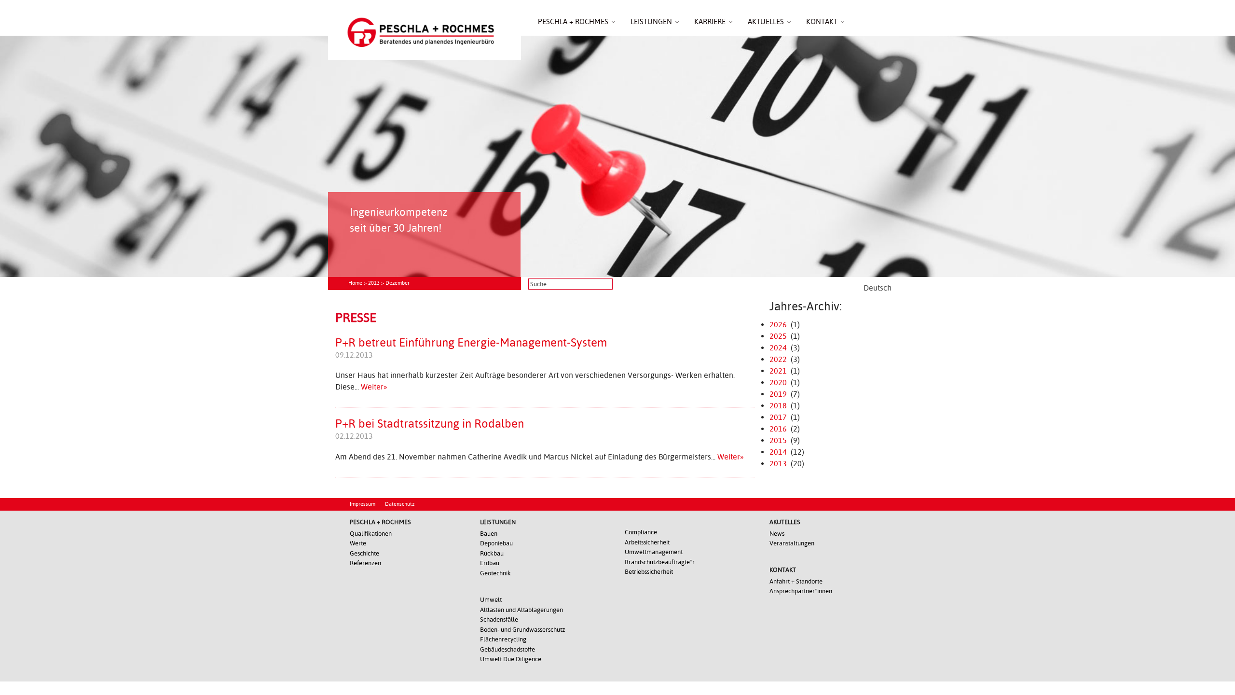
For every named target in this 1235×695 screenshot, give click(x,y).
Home (355, 283)
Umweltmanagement (654, 552)
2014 (778, 452)
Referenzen (365, 563)
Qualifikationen (371, 533)
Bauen (488, 533)
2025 (778, 336)
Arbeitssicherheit (647, 542)
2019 (778, 394)
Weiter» (374, 386)
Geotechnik (495, 573)
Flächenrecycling (503, 639)
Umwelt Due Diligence (510, 659)
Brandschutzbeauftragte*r (660, 562)
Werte (358, 543)
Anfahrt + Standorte (796, 581)
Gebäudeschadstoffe (507, 649)
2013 (374, 283)
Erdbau (489, 563)
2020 (778, 382)
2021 (778, 370)
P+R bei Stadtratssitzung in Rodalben (429, 424)
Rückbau (492, 553)
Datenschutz (399, 504)
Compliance (641, 532)
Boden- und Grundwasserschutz (522, 629)
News (776, 533)
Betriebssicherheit (649, 571)
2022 (778, 359)
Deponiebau (496, 543)
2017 (778, 417)
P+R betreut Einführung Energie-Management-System (471, 342)
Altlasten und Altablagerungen (521, 609)
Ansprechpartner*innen (800, 591)
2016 (778, 428)
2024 (778, 347)
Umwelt (491, 599)
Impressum (362, 504)
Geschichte (364, 553)
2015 (778, 440)
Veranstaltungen (791, 543)
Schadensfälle (499, 619)
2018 (778, 405)
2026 (778, 324)
